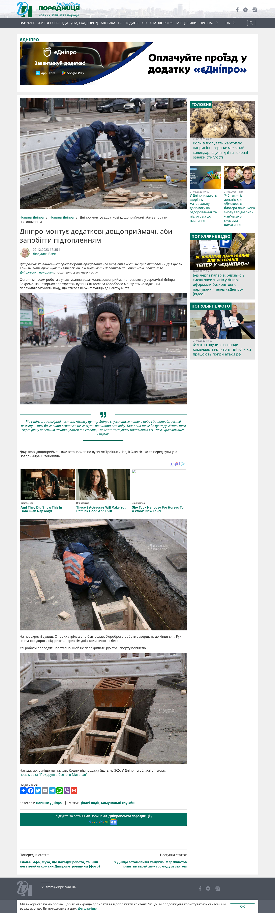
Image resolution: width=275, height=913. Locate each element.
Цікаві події (89, 803)
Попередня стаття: (60, 860)
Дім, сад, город (84, 23)
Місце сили (186, 23)
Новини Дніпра (32, 217)
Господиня (128, 23)
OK (242, 906)
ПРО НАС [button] (207, 23)
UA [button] (228, 23)
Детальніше (87, 908)
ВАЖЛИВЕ (27, 23)
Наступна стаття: (150, 860)
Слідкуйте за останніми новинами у (103, 819)
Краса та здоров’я (157, 23)
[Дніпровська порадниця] (27, 889)
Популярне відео (211, 236)
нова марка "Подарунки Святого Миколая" (54, 775)
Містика (108, 23)
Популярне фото (210, 306)
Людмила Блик (44, 254)
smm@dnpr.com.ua (61, 887)
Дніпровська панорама (37, 272)
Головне (201, 104)
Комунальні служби (118, 803)
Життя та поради (53, 23)
